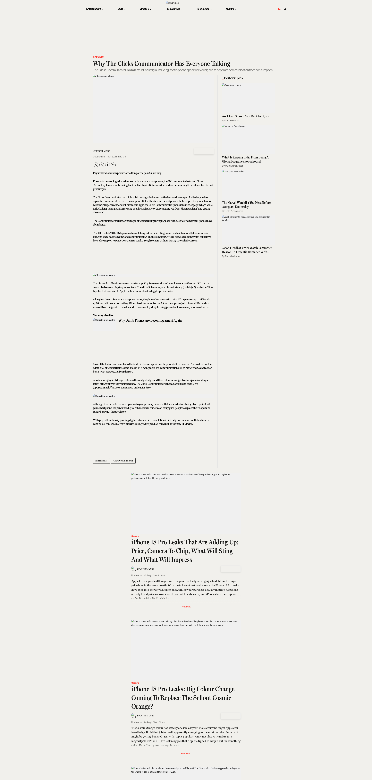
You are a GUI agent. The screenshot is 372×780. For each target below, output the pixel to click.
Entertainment (93, 9)
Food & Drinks (173, 9)
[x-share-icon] (101, 166)
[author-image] (133, 569)
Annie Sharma (147, 568)
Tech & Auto (203, 9)
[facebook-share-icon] (107, 166)
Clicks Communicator (123, 460)
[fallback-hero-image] (248, 98)
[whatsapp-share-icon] (96, 166)
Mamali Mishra (103, 151)
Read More (186, 606)
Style (120, 9)
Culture (230, 9)
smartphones (101, 460)
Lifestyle (144, 9)
